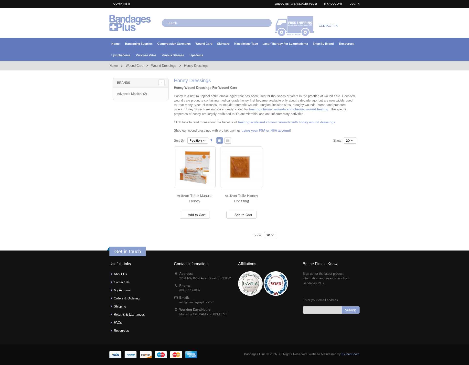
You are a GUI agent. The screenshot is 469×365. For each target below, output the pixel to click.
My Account (333, 3)
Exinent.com (351, 354)
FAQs (118, 322)
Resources (121, 330)
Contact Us (122, 282)
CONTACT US (328, 26)
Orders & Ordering (126, 298)
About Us (120, 274)
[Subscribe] (351, 310)
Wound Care (134, 65)
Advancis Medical (132, 94)
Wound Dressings (163, 65)
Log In (355, 3)
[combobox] (217, 23)
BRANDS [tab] (123, 83)
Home (113, 66)
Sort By (179, 140)
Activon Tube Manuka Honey (195, 198)
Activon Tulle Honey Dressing (241, 198)
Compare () (121, 3)
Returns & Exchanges (129, 314)
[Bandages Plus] (130, 23)
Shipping (120, 306)
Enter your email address (320, 300)
